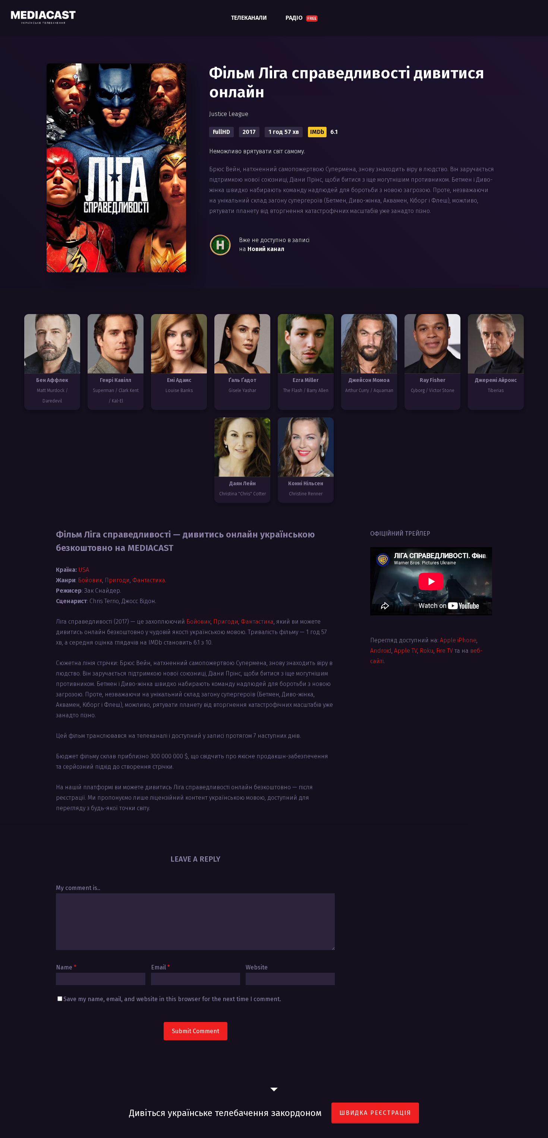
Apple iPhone (458, 640)
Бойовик (90, 580)
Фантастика (148, 580)
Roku (427, 650)
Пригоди (117, 580)
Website (257, 967)
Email (160, 967)
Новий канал (266, 249)
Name (66, 967)
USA (83, 569)
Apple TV (405, 650)
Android (380, 650)
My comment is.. (78, 887)
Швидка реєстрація (375, 1112)
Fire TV (444, 650)
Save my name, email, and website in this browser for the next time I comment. (172, 999)
